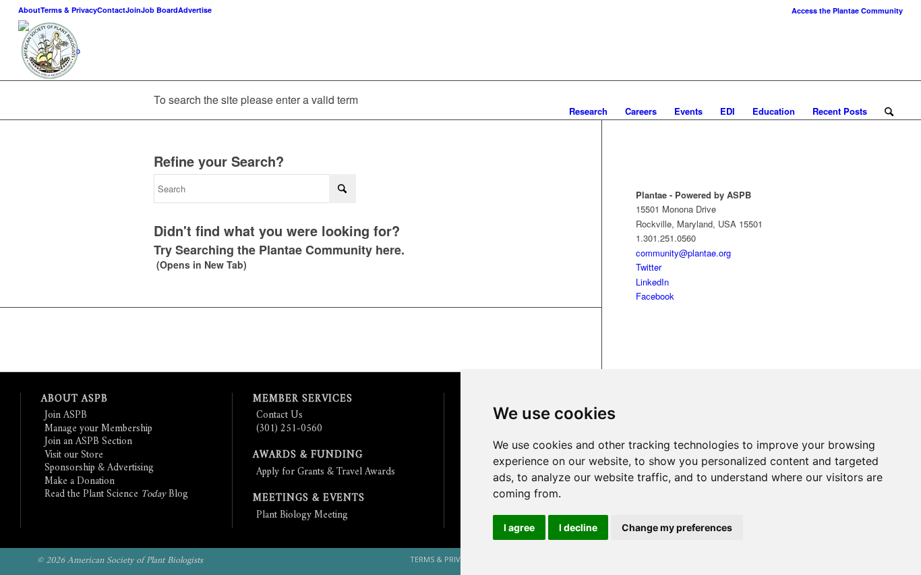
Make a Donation (79, 481)
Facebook (655, 296)
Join (133, 10)
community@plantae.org (683, 252)
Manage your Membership (98, 429)
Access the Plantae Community (847, 10)
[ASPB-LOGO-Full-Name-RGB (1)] (137, 50)
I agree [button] (519, 527)
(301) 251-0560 (289, 429)
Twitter (648, 267)
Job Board (159, 10)
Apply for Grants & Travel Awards (325, 472)
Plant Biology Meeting (302, 515)
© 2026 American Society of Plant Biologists (120, 560)
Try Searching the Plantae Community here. (279, 249)
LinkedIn (652, 281)
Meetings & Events (309, 498)
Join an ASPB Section (88, 442)
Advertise (195, 10)
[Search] (889, 111)
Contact (111, 10)
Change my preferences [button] (677, 527)
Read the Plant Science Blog (116, 494)
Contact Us (279, 415)
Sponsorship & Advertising (99, 468)
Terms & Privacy (68, 10)
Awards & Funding (308, 455)
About (29, 10)
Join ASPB (65, 415)
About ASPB (74, 399)
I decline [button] (578, 527)
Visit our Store (73, 455)
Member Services (303, 399)
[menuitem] (844, 10)
